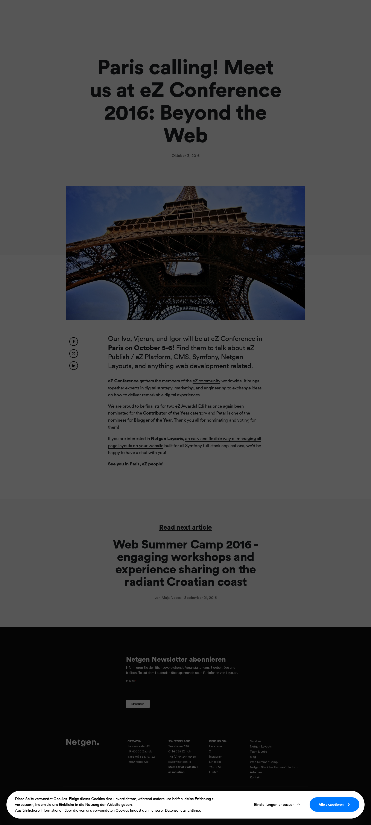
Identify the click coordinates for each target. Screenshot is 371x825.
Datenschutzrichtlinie (182, 810)
